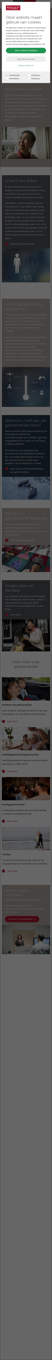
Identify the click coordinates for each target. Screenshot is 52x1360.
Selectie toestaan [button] (26, 59)
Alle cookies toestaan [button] (26, 50)
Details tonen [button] (25, 66)
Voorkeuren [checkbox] (35, 75)
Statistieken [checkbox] (14, 78)
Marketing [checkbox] (35, 78)
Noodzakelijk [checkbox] (14, 75)
